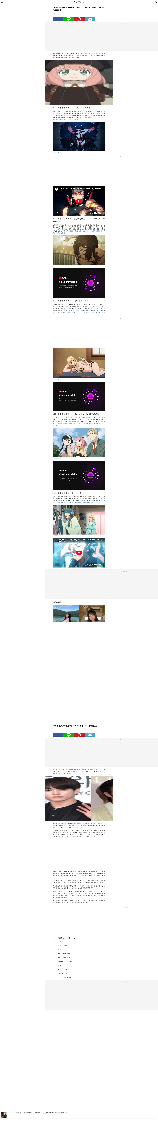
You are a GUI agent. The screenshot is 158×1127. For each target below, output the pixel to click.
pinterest (79, 19)
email (90, 19)
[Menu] (2, 2)
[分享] (58, 19)
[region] (124, 37)
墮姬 (97, 113)
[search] (156, 2)
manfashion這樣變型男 (79, 2)
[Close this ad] (157, 1117)
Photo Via (57, 152)
